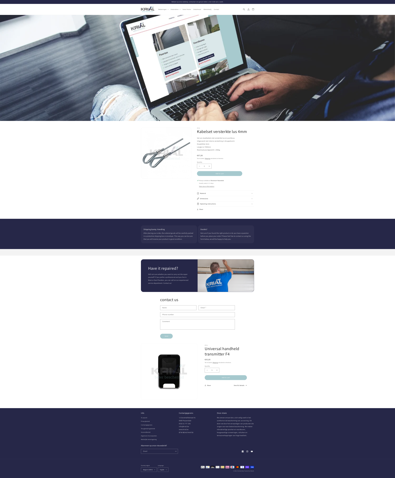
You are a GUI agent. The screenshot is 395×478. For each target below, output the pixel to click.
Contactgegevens (146, 425)
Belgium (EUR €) (148, 470)
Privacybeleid (145, 421)
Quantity (199, 162)
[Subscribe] (175, 451)
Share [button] (201, 209)
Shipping (207, 158)
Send (166, 336)
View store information (206, 186)
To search (144, 418)
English (162, 470)
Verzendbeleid (145, 432)
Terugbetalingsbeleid (148, 429)
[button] (163, 9)
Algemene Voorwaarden (149, 436)
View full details (239, 385)
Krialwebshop (240, 471)
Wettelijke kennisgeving (149, 439)
